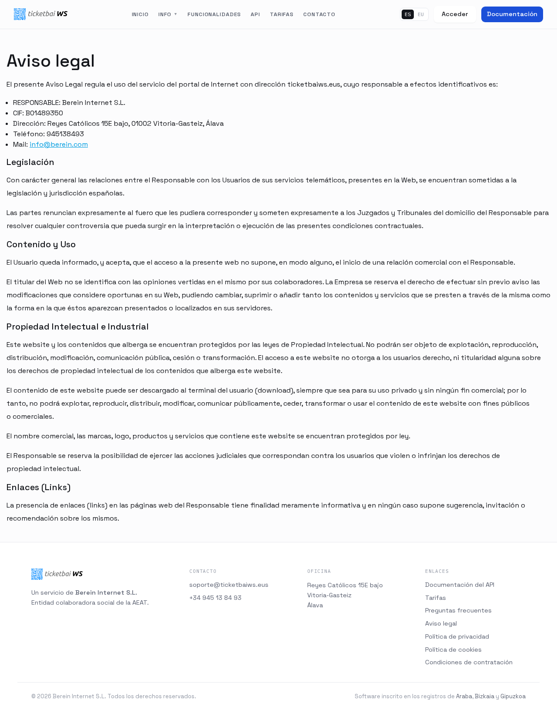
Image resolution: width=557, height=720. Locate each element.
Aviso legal (441, 623)
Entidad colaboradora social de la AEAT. (90, 602)
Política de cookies (453, 649)
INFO (168, 14)
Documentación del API (459, 585)
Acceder (455, 14)
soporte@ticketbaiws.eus (228, 585)
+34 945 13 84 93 (215, 598)
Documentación (512, 14)
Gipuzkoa (513, 696)
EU (421, 14)
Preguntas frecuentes (458, 610)
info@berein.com (59, 144)
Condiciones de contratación (469, 662)
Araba (464, 696)
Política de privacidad (457, 636)
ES (408, 14)
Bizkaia (484, 696)
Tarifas (435, 598)
